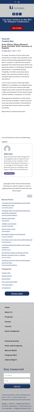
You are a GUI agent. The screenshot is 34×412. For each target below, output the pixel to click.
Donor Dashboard (12, 331)
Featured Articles (7, 276)
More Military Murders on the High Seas (13, 234)
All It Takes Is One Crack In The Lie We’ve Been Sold (17, 240)
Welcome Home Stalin (8, 218)
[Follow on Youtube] (20, 14)
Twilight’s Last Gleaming (9, 224)
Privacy (4, 404)
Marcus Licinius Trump (8, 229)
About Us (8, 312)
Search (29, 196)
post (22, 67)
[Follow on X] (17, 14)
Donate (8, 322)
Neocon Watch (6, 279)
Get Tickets (17, 28)
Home (7, 307)
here (28, 137)
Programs (9, 317)
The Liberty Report (7, 285)
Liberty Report (11, 360)
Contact (8, 326)
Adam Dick (7, 51)
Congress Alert (6, 273)
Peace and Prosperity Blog (9, 282)
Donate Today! (17, 293)
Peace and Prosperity (13, 346)
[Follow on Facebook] (13, 14)
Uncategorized (6, 288)
